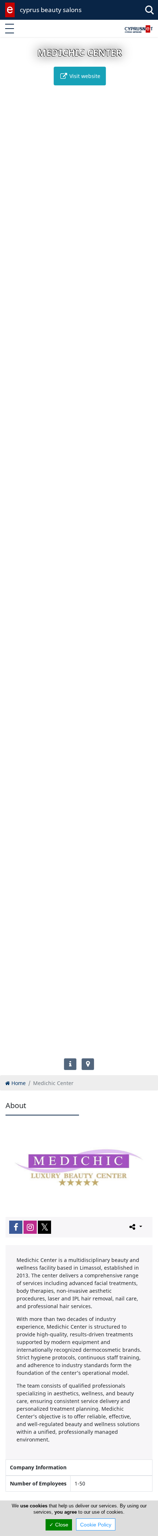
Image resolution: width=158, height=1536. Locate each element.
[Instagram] (30, 1227)
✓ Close (58, 1525)
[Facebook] (15, 1227)
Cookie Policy (95, 1525)
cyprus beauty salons (51, 9)
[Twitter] (44, 1227)
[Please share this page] (135, 1227)
